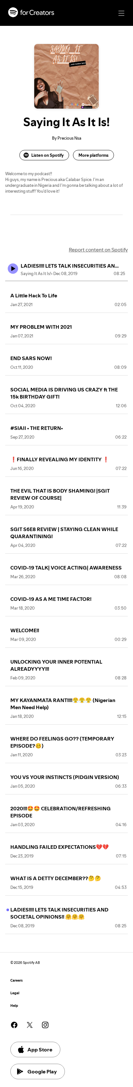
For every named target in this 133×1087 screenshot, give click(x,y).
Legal (14, 993)
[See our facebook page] (14, 1025)
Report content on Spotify (98, 249)
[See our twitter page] (30, 1025)
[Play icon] (13, 268)
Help (14, 1005)
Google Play (42, 1071)
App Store (39, 1049)
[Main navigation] (121, 13)
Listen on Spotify (47, 155)
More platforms (93, 155)
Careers (16, 980)
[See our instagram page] (45, 1025)
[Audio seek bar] (66, 281)
